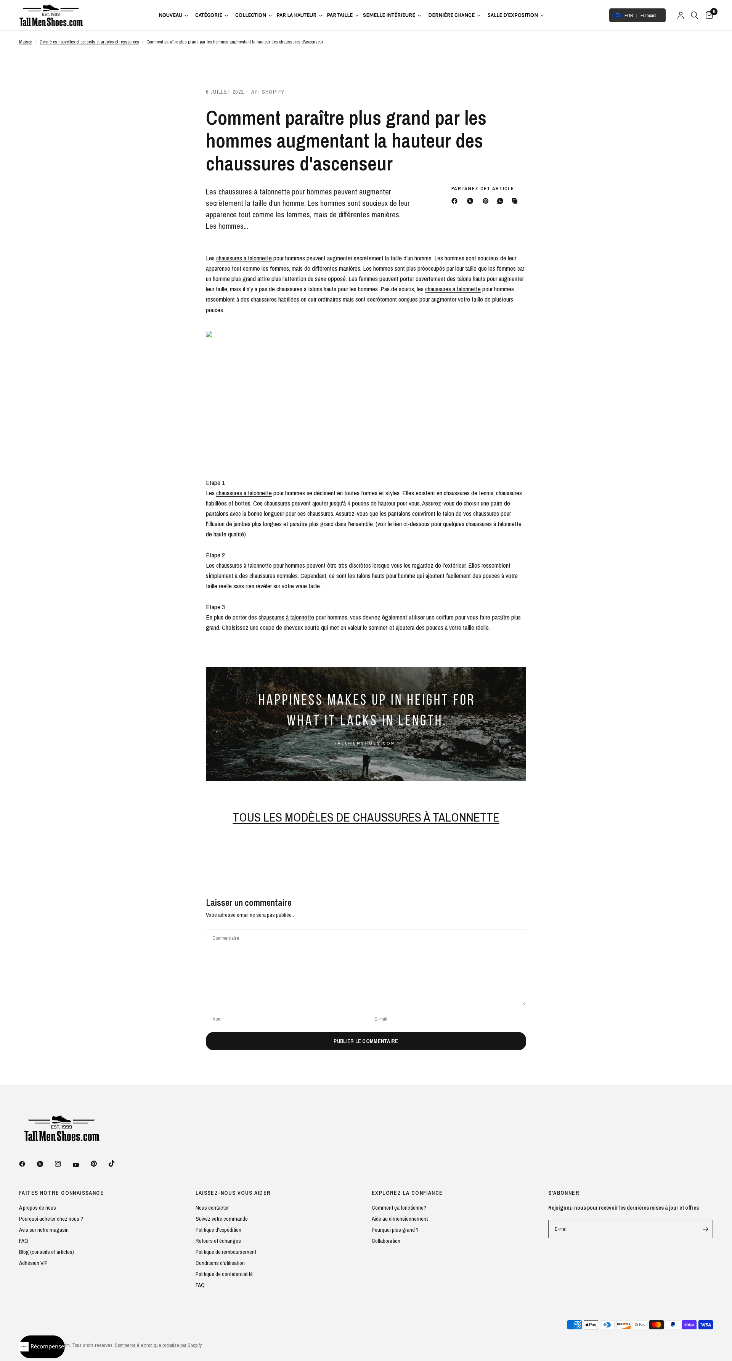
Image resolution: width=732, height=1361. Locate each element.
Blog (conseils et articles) (46, 1252)
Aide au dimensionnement (400, 1219)
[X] (471, 200)
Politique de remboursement (226, 1252)
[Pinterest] (487, 200)
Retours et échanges (218, 1241)
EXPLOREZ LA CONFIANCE (407, 1193)
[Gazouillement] (45, 1164)
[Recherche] (694, 15)
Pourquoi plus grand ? (395, 1230)
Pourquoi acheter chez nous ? (51, 1219)
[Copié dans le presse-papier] (516, 200)
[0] (707, 15)
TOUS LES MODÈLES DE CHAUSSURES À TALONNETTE (366, 817)
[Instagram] (63, 1164)
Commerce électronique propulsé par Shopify (158, 1345)
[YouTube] (81, 1164)
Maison (25, 42)
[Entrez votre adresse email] (705, 1229)
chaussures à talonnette (244, 258)
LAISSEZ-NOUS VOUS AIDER (233, 1193)
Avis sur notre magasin (44, 1230)
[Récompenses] (42, 1346)
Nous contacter (212, 1208)
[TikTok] (117, 1163)
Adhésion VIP (33, 1263)
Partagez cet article (482, 188)
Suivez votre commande (222, 1219)
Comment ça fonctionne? (399, 1208)
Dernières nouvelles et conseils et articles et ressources (89, 42)
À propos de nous (37, 1208)
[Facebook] (456, 200)
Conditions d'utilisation (220, 1263)
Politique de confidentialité (224, 1274)
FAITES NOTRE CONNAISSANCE (61, 1193)
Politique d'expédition (218, 1230)
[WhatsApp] (501, 200)
